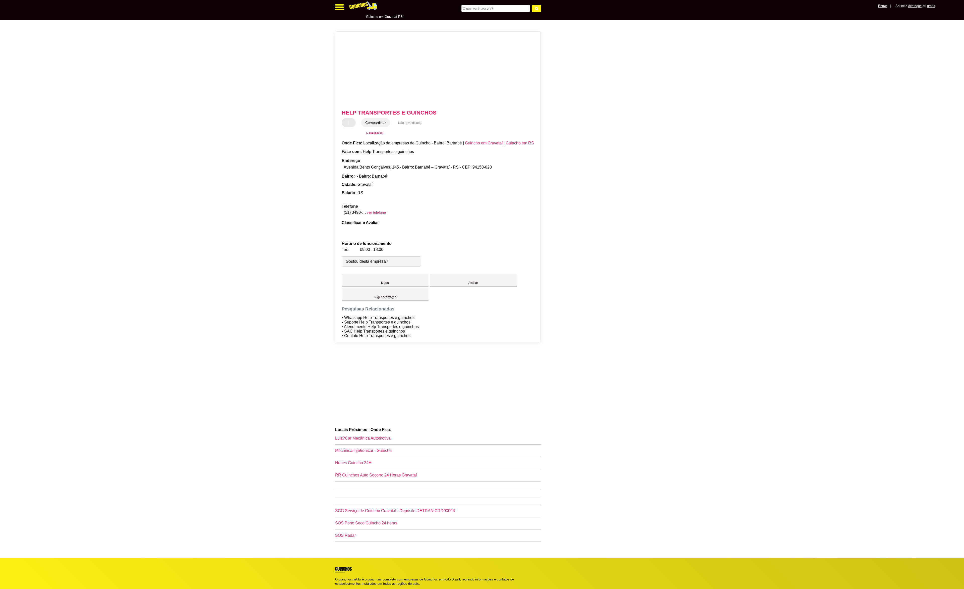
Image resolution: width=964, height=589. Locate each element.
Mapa (385, 283)
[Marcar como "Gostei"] (346, 123)
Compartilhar (375, 123)
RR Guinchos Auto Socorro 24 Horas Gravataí (376, 475)
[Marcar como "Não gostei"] (352, 123)
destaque (915, 6)
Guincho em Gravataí (484, 143)
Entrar (882, 6)
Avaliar (473, 283)
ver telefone (376, 212)
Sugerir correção (385, 297)
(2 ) (374, 132)
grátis (931, 6)
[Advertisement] (435, 70)
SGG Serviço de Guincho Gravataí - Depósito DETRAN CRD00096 (395, 511)
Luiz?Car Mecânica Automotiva (363, 438)
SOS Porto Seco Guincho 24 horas (366, 523)
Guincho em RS (520, 143)
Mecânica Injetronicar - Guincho (363, 450)
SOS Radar (345, 535)
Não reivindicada (409, 123)
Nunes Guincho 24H (353, 463)
